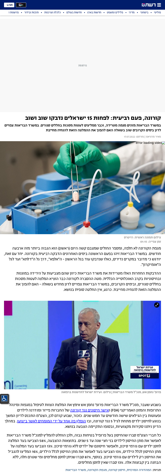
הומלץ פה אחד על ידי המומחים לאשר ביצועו (51, 421)
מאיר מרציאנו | (152, 137)
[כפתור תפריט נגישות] (4, 398)
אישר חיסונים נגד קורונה (89, 410)
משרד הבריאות (75, 470)
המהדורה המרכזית (139, 470)
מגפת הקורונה (97, 470)
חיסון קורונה (116, 470)
